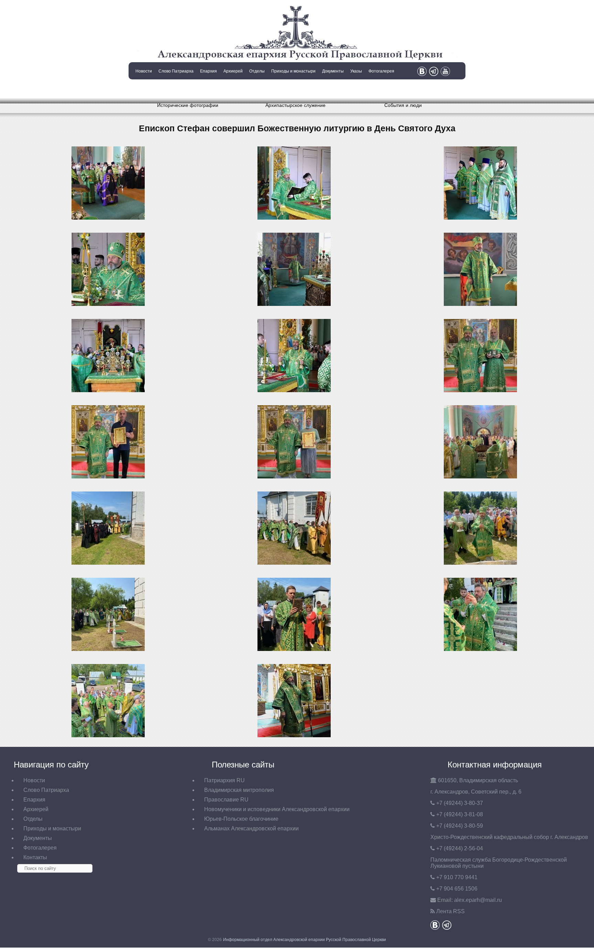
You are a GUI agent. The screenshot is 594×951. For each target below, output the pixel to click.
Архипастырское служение (295, 105)
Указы (356, 71)
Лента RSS (450, 911)
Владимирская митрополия (239, 790)
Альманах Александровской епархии (251, 828)
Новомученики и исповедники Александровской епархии (277, 809)
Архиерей (233, 71)
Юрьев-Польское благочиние (241, 819)
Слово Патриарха (176, 71)
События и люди (403, 105)
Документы (333, 71)
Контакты (143, 88)
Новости (143, 71)
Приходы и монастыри (293, 71)
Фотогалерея (381, 71)
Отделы (257, 71)
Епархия (208, 71)
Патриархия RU (224, 780)
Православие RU (226, 800)
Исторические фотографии (187, 105)
